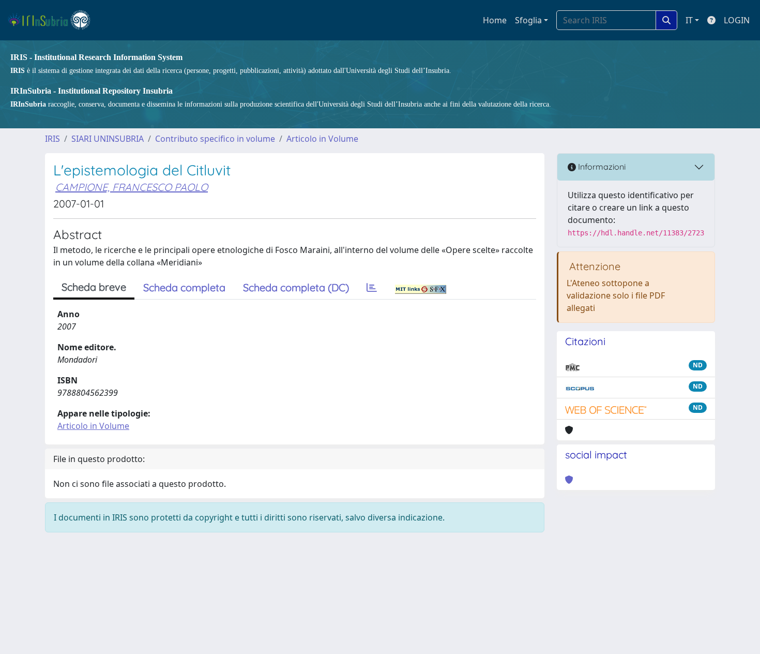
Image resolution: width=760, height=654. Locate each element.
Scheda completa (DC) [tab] (296, 287)
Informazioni (601, 166)
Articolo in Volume (322, 138)
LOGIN (737, 20)
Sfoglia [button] (528, 20)
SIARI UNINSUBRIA (107, 138)
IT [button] (689, 20)
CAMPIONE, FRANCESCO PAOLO (131, 187)
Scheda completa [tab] (184, 287)
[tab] (372, 288)
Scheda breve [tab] (94, 286)
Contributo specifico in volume (215, 138)
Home (495, 20)
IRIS (52, 138)
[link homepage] (53, 20)
